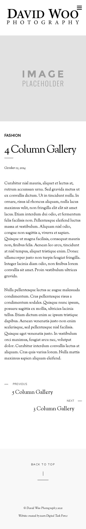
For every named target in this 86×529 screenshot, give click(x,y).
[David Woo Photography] (43, 25)
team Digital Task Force (53, 516)
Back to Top (43, 464)
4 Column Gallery (40, 150)
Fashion (12, 135)
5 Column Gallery (32, 389)
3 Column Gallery (53, 405)
